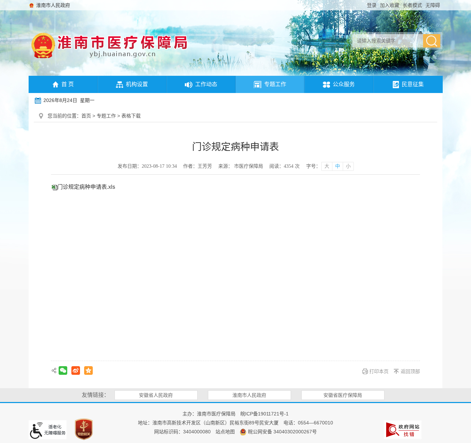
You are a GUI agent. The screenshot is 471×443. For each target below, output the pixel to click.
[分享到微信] (63, 370)
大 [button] (326, 166)
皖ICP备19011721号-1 (264, 413)
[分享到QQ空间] (88, 370)
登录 (372, 5)
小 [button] (348, 166)
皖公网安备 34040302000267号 (282, 431)
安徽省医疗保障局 (342, 395)
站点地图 (225, 431)
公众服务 (344, 84)
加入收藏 (389, 5)
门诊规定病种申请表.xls (86, 187)
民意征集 (413, 84)
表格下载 (131, 116)
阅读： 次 (284, 166)
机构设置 (137, 84)
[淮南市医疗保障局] (43, 45)
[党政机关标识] (84, 429)
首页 (86, 116)
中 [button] (337, 166)
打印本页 (379, 371)
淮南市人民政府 (53, 5)
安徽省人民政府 (156, 395)
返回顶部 (410, 371)
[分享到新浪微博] (75, 370)
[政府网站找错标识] (403, 429)
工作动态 (206, 84)
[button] (412, 5)
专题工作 (275, 84)
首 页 (67, 84)
